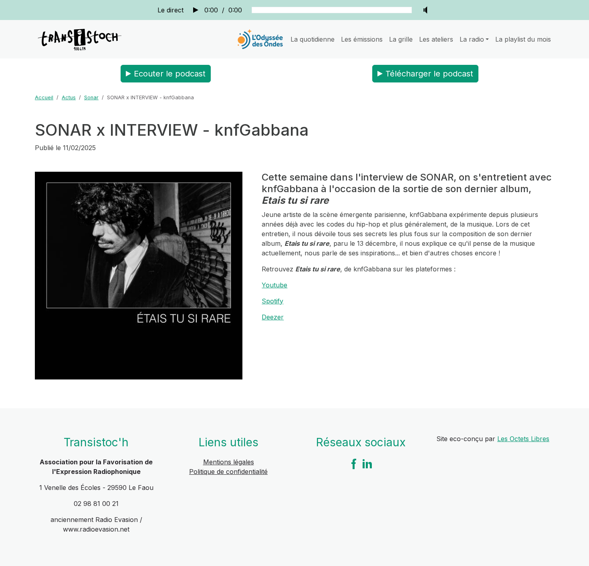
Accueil (44, 97)
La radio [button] (472, 39)
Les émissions (362, 39)
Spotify (272, 301)
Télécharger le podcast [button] (429, 73)
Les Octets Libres (523, 439)
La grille (401, 39)
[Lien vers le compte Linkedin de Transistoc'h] (367, 463)
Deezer (273, 317)
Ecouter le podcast (170, 73)
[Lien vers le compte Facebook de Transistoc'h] (354, 463)
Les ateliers (436, 39)
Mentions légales (228, 462)
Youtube (274, 285)
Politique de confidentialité (228, 472)
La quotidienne (312, 39)
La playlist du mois (523, 39)
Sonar (91, 97)
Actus (69, 97)
